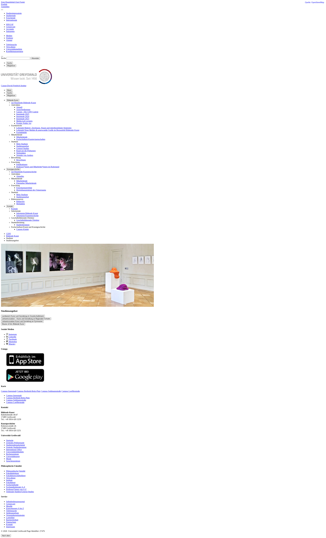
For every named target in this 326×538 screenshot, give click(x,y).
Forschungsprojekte (24, 188)
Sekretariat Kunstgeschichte (27, 216)
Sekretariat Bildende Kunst (27, 213)
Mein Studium (22, 144)
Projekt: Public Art (23, 123)
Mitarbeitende (21, 137)
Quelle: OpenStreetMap (314, 2)
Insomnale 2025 (22, 114)
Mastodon (12, 342)
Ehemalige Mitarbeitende (26, 183)
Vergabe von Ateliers (24, 155)
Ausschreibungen (23, 109)
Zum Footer (20, 2)
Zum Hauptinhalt (8, 2)
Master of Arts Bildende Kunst (13, 324)
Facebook (12, 339)
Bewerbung (21, 160)
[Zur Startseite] (26, 83)
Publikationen (21, 164)
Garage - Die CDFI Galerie (27, 112)
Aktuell (19, 107)
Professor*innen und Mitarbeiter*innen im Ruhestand (37, 167)
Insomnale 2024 (22, 116)
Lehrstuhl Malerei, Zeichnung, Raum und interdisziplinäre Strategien (43, 128)
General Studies (22, 148)
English (4, 4)
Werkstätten (21, 153)
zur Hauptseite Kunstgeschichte (24, 172)
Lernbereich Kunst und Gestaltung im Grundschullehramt (23, 316)
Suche (3, 58)
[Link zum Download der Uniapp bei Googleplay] (25, 381)
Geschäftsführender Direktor (27, 220)
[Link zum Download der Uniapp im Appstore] (25, 365)
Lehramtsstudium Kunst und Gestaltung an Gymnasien (22, 321)
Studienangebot (22, 146)
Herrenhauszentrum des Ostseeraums (31, 190)
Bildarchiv (20, 201)
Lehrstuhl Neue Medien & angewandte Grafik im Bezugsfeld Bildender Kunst (47, 130)
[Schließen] (2, 9)
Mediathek (20, 204)
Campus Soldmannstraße (16, 400)
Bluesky (11, 344)
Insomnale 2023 (22, 119)
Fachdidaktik (21, 132)
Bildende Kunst (12, 100)
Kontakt (10, 206)
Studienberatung (22, 225)
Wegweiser (11, 96)
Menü (9, 90)
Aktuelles (20, 176)
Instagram (12, 334)
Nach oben (6, 536)
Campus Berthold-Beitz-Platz (18, 398)
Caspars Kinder (22, 229)
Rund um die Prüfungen (26, 151)
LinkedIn (12, 337)
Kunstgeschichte (13, 169)
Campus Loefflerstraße (15, 402)
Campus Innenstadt (14, 395)
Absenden (35, 58)
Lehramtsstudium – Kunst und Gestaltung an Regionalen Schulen (26, 319)
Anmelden (5, 7)
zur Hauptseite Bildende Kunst (23, 103)
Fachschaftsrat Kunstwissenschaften (30, 139)
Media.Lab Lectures (24, 121)
